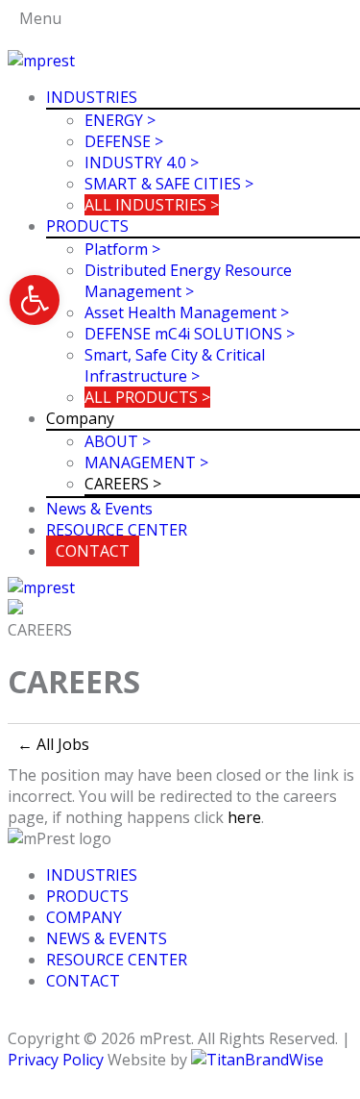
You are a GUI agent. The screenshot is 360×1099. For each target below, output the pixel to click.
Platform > (122, 249)
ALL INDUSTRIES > (151, 204)
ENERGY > (120, 120)
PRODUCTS (87, 226)
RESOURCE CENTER (116, 529)
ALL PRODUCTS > (147, 397)
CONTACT (93, 551)
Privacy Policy (56, 1059)
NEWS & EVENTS (106, 938)
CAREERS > (122, 483)
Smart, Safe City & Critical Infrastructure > (174, 365)
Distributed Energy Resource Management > (188, 281)
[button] (35, 300)
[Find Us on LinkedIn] (25, 1017)
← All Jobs (53, 744)
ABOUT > (117, 441)
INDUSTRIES (91, 97)
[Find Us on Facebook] (13, 1017)
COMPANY (84, 917)
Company (80, 418)
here (244, 817)
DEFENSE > (123, 141)
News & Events (99, 508)
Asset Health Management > (186, 312)
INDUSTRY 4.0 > (141, 162)
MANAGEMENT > (146, 462)
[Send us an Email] (36, 1017)
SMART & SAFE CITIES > (168, 183)
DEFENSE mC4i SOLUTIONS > (189, 333)
